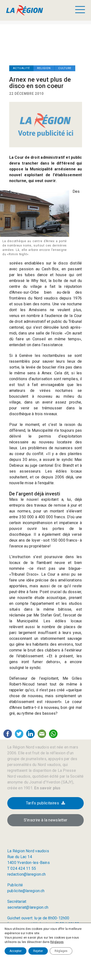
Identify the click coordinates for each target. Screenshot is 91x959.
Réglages (57, 942)
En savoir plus (46, 788)
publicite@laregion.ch (26, 891)
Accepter (15, 951)
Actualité (21, 68)
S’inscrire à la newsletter (45, 820)
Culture (64, 68)
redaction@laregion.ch (26, 874)
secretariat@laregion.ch (27, 907)
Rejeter (38, 951)
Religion (44, 68)
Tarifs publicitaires (42, 803)
